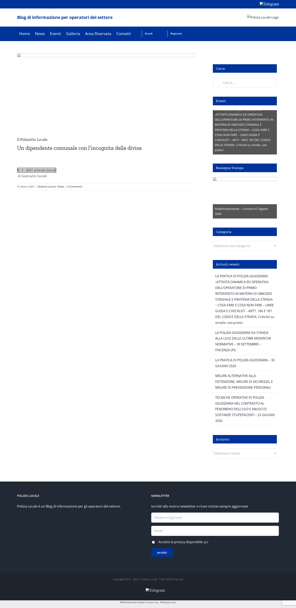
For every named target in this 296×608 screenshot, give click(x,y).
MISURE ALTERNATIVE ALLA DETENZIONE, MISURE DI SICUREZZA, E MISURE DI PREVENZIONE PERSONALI (244, 382)
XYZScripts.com (168, 602)
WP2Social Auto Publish (132, 602)
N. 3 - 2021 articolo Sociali (36, 170)
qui (205, 542)
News (60, 186)
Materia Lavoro (47, 186)
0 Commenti (74, 186)
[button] (192, 34)
